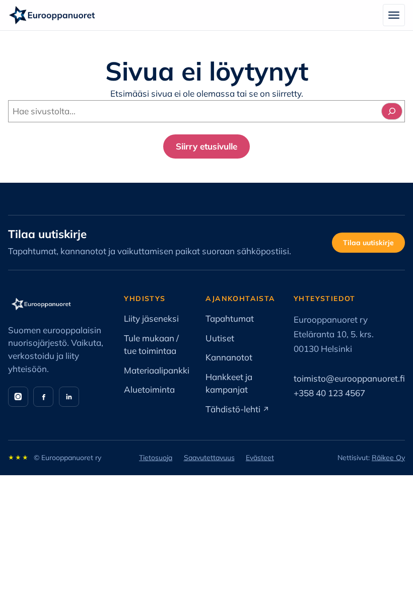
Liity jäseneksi (151, 318)
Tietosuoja (155, 457)
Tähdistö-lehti (237, 409)
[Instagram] (18, 397)
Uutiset (219, 338)
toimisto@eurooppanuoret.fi (349, 378)
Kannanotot (228, 357)
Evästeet (260, 457)
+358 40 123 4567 (329, 393)
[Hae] (391, 111)
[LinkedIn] (69, 397)
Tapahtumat (229, 318)
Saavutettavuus (209, 457)
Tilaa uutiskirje (368, 242)
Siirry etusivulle (206, 146)
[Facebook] (43, 397)
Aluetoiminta (149, 389)
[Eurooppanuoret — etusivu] (52, 15)
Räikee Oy (388, 457)
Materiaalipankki (156, 370)
